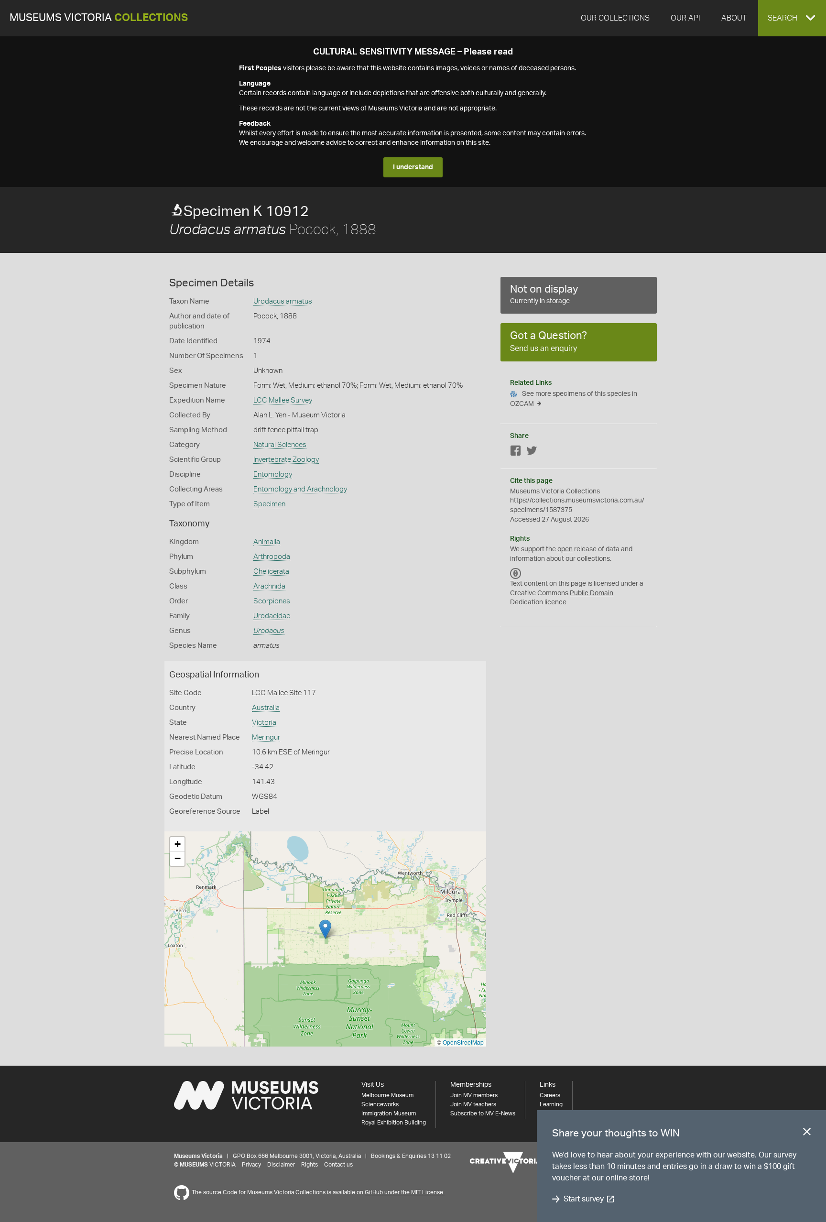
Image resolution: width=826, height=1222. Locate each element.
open (565, 549)
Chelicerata (271, 571)
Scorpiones (271, 601)
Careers (550, 1095)
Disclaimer (281, 1164)
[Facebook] (516, 452)
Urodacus (268, 630)
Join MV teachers (473, 1104)
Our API (685, 18)
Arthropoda (271, 556)
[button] (792, 18)
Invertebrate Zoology (286, 459)
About (734, 18)
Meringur (266, 737)
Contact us (338, 1164)
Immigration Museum (388, 1113)
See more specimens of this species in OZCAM (573, 399)
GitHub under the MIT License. (405, 1192)
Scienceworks (380, 1104)
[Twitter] (531, 452)
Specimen (269, 504)
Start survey (583, 1199)
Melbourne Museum (387, 1095)
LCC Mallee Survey (282, 400)
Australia (266, 707)
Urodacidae (271, 616)
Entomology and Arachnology (300, 489)
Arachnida (269, 586)
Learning (551, 1104)
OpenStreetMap (463, 1042)
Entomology (272, 474)
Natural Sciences (279, 444)
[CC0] (516, 573)
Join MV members (474, 1095)
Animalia (266, 542)
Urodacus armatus (282, 301)
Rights (309, 1164)
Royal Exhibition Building (393, 1122)
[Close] (807, 1133)
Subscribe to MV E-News (482, 1113)
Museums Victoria (99, 18)
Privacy (251, 1164)
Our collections (615, 18)
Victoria (264, 722)
